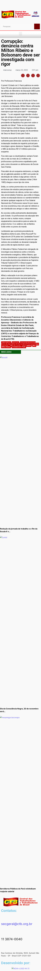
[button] (20, 34)
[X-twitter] (30, 6)
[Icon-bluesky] (26, 6)
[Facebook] (10, 6)
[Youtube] (14, 6)
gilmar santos (26, 345)
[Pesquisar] (37, 26)
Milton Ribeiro (6, 347)
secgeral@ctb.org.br (16, 924)
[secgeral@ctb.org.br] (4, 917)
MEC (34, 345)
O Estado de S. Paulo (19, 347)
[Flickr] (22, 6)
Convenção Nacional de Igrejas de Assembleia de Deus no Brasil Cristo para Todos (19, 343)
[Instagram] (18, 6)
